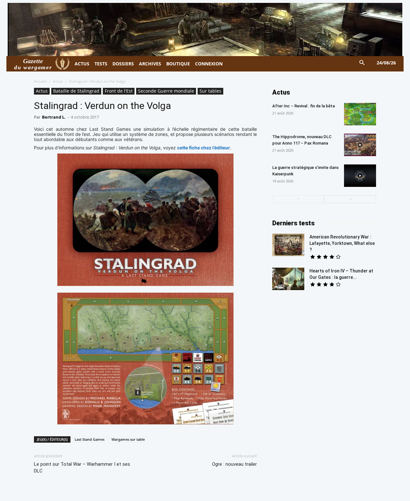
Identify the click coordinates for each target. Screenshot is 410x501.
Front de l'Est (119, 91)
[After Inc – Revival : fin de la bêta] (360, 114)
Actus (58, 81)
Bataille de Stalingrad (76, 91)
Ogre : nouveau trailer (234, 464)
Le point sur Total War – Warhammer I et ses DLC (82, 467)
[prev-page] (298, 199)
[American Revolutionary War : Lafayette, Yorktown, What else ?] (288, 245)
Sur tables (210, 91)
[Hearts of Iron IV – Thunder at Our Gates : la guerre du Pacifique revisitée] (288, 279)
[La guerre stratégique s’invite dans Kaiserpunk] (360, 175)
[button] (362, 63)
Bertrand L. (54, 117)
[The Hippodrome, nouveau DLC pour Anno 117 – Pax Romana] (360, 145)
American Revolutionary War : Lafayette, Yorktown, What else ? (342, 243)
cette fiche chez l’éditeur (203, 147)
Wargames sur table (128, 439)
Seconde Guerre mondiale (166, 91)
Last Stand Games (89, 439)
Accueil (40, 81)
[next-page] (350, 199)
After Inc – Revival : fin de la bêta (303, 106)
